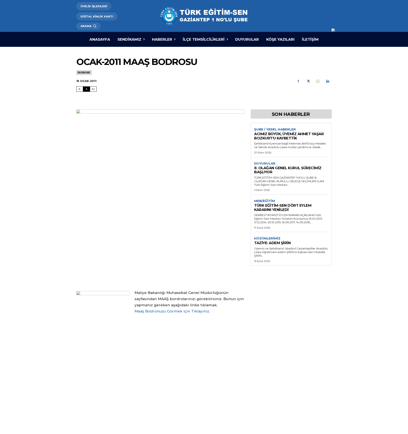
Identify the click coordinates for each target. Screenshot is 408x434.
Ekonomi (84, 72)
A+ (93, 88)
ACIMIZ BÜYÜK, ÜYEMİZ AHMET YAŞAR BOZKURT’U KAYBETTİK (289, 136)
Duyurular (264, 163)
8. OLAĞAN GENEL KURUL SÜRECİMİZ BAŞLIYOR (288, 170)
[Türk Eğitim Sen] (204, 16)
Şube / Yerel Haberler (275, 129)
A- (79, 88)
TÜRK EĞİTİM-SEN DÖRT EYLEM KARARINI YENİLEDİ (282, 207)
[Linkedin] (327, 81)
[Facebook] (298, 81)
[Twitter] (308, 81)
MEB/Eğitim (264, 201)
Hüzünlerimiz (267, 238)
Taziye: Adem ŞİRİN (272, 243)
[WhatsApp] (317, 81)
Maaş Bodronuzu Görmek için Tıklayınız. (172, 311)
